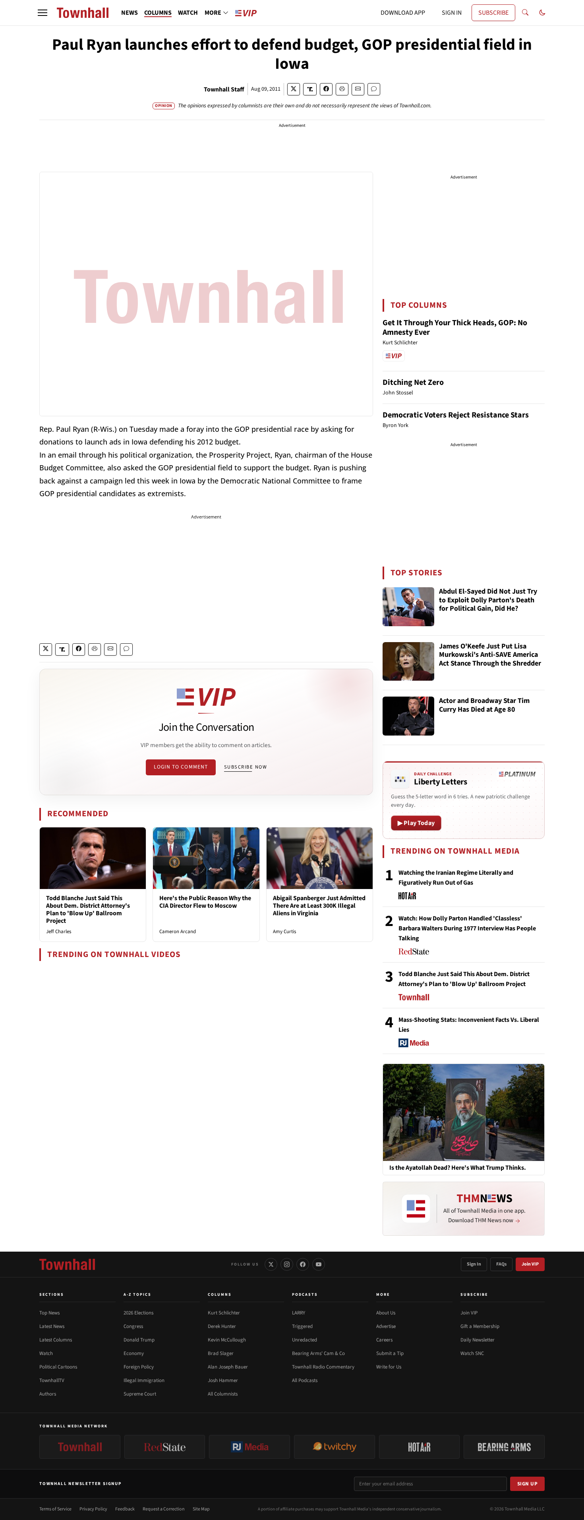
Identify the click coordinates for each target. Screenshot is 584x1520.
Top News (49, 1312)
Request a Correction (164, 1509)
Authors (47, 1394)
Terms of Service (55, 1509)
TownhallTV (51, 1380)
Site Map (201, 1509)
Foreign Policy (139, 1367)
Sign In (474, 1264)
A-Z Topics (137, 1294)
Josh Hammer (223, 1380)
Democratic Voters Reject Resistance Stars (456, 415)
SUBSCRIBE (493, 12)
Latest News (51, 1326)
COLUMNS (158, 12)
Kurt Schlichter (224, 1312)
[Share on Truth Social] (310, 89)
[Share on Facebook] (326, 89)
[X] (271, 1264)
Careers (384, 1339)
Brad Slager (221, 1353)
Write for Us (388, 1367)
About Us (385, 1312)
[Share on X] (293, 89)
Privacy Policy (93, 1509)
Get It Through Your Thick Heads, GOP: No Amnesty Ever (455, 327)
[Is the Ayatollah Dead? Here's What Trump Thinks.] (463, 1112)
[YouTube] (318, 1264)
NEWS (129, 12)
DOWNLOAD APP (403, 12)
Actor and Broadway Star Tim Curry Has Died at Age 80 (484, 705)
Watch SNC (472, 1353)
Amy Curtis (284, 931)
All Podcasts (304, 1380)
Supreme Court (140, 1394)
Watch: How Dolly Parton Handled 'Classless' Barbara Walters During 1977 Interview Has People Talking (467, 928)
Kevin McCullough (227, 1339)
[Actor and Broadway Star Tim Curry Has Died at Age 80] (408, 716)
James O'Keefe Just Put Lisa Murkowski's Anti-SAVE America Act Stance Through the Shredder (490, 655)
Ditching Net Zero (413, 382)
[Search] (525, 12)
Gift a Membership (479, 1326)
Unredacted (304, 1339)
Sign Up (527, 1483)
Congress (133, 1326)
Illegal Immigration (144, 1380)
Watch (46, 1353)
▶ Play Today (416, 823)
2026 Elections (138, 1312)
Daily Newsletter (477, 1339)
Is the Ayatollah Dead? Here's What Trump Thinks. (457, 1168)
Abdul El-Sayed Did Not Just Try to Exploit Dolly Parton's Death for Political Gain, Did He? (488, 600)
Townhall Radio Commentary (323, 1367)
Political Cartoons (58, 1367)
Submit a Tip (390, 1353)
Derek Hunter (222, 1326)
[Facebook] (302, 1264)
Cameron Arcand (177, 931)
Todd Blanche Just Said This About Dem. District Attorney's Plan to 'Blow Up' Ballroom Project (88, 910)
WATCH (188, 12)
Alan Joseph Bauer (228, 1367)
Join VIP (530, 1264)
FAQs (501, 1264)
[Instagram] (286, 1264)
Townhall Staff (224, 89)
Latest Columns (55, 1339)
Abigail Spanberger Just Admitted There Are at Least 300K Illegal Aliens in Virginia (319, 906)
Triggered (302, 1326)
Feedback (125, 1509)
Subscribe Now (245, 767)
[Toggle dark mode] (542, 12)
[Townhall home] (67, 1264)
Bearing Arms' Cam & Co (318, 1353)
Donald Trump (139, 1339)
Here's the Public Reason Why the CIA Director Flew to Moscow (205, 902)
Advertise (386, 1326)
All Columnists (223, 1394)
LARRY (298, 1312)
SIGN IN (452, 12)
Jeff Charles (58, 931)
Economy (134, 1353)
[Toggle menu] (42, 13)
